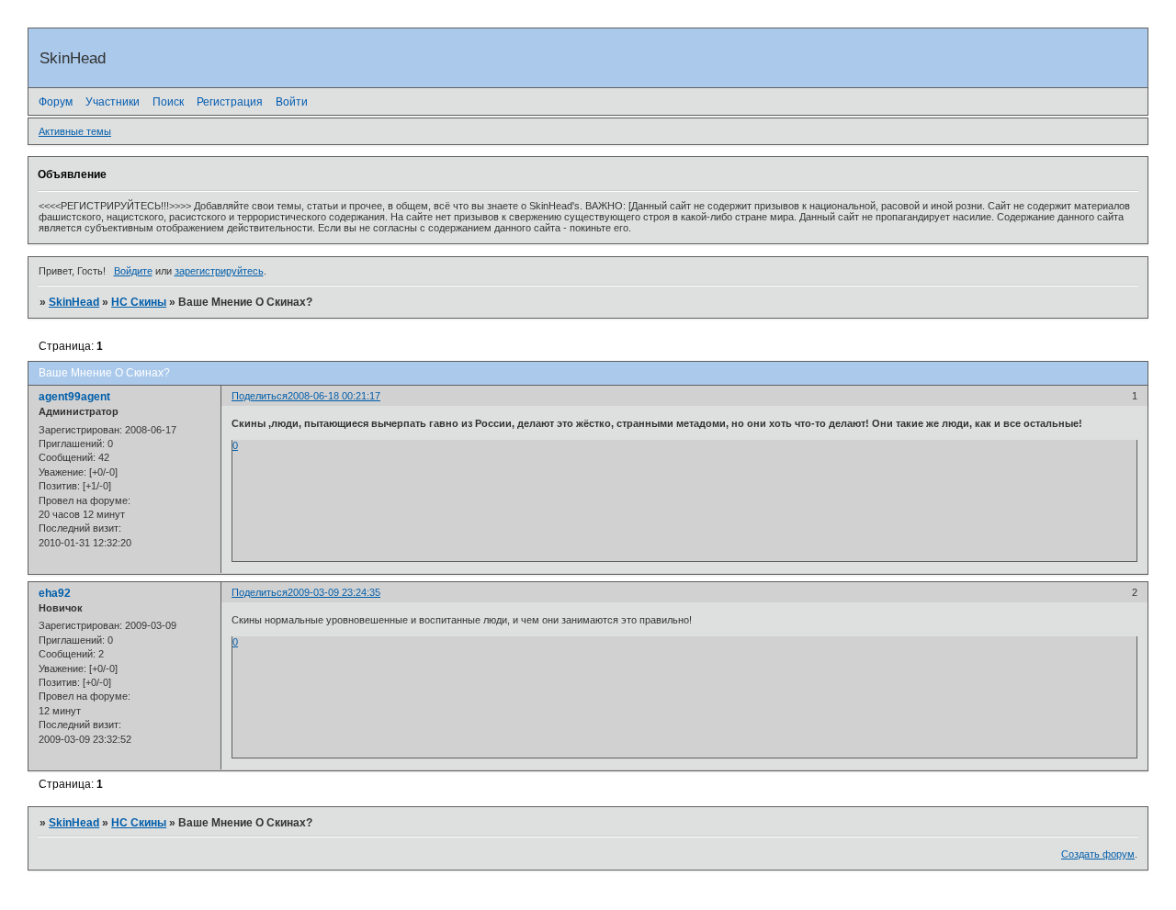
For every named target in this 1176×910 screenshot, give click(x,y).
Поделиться (260, 395)
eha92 (55, 593)
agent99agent (74, 396)
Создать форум (1098, 853)
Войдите (133, 270)
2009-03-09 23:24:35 (334, 592)
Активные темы (75, 131)
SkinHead (74, 302)
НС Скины (138, 302)
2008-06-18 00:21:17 (334, 395)
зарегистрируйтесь (219, 270)
